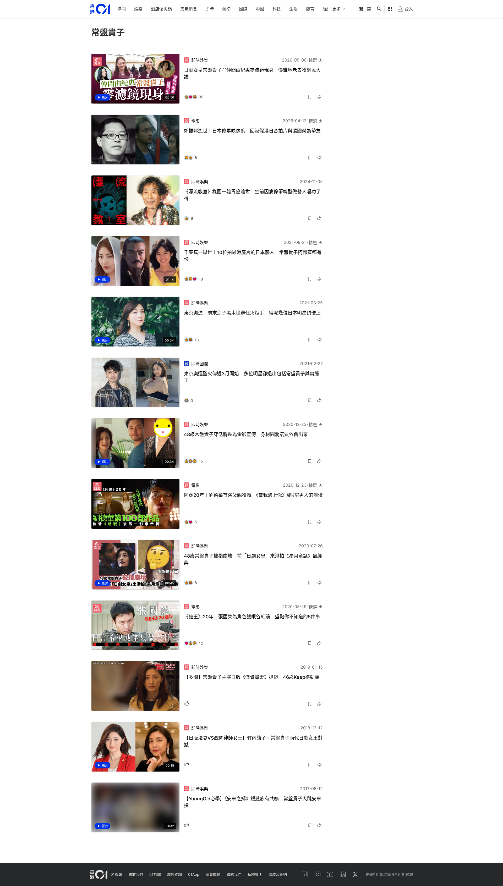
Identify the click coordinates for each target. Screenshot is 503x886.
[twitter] (355, 874)
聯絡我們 (234, 874)
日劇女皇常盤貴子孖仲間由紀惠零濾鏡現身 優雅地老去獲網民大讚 (252, 73)
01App (193, 874)
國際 (243, 9)
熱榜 (226, 9)
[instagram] (317, 874)
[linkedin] (343, 874)
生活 (293, 9)
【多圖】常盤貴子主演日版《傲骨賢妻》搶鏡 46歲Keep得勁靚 (251, 677)
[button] (309, 97)
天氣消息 (188, 9)
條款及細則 (278, 874)
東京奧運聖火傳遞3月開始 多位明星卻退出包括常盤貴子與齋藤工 (251, 377)
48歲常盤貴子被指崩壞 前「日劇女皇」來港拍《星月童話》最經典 (253, 559)
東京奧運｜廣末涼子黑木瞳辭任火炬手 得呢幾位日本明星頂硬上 (252, 313)
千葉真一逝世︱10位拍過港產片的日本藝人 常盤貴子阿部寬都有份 (252, 256)
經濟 (327, 9)
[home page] (100, 9)
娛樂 (138, 9)
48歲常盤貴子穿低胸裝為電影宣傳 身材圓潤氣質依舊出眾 (246, 434)
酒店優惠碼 (161, 9)
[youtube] (330, 874)
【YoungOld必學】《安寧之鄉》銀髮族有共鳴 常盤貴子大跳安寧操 (252, 802)
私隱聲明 (255, 874)
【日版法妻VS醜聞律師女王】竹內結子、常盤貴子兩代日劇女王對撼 (253, 741)
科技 (276, 9)
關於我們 (135, 874)
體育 (310, 9)
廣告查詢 (174, 874)
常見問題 (213, 874)
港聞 (121, 9)
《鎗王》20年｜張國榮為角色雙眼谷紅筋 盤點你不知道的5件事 (252, 616)
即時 (209, 9)
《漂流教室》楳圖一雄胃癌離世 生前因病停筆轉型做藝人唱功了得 (252, 195)
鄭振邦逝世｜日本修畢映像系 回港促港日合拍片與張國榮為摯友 (252, 131)
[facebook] (305, 874)
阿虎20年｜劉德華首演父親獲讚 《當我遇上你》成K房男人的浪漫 (253, 495)
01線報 (116, 874)
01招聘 (155, 874)
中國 (260, 9)
